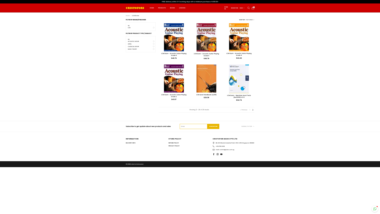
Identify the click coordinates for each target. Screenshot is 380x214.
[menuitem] (152, 8)
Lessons (182, 8)
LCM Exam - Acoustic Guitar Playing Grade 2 (173, 96)
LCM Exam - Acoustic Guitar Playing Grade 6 (173, 54)
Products (162, 8)
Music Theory (132, 49)
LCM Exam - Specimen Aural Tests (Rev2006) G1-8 (239, 96)
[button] (375, 209)
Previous (244, 110)
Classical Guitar (133, 46)
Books (172, 8)
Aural (130, 44)
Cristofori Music (137, 164)
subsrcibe (213, 126)
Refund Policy (174, 143)
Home (152, 8)
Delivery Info (130, 143)
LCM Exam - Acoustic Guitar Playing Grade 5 (206, 55)
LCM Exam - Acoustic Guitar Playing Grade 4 (239, 54)
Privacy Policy (174, 146)
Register (234, 8)
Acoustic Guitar (133, 41)
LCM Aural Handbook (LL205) (206, 95)
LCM (129, 28)
